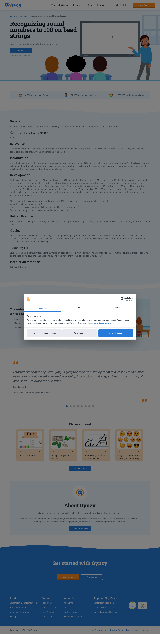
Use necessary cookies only (44, 333)
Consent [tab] (42, 308)
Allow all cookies (116, 333)
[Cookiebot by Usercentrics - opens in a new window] (123, 299)
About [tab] (117, 307)
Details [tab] (80, 307)
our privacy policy (102, 323)
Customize (78, 333)
